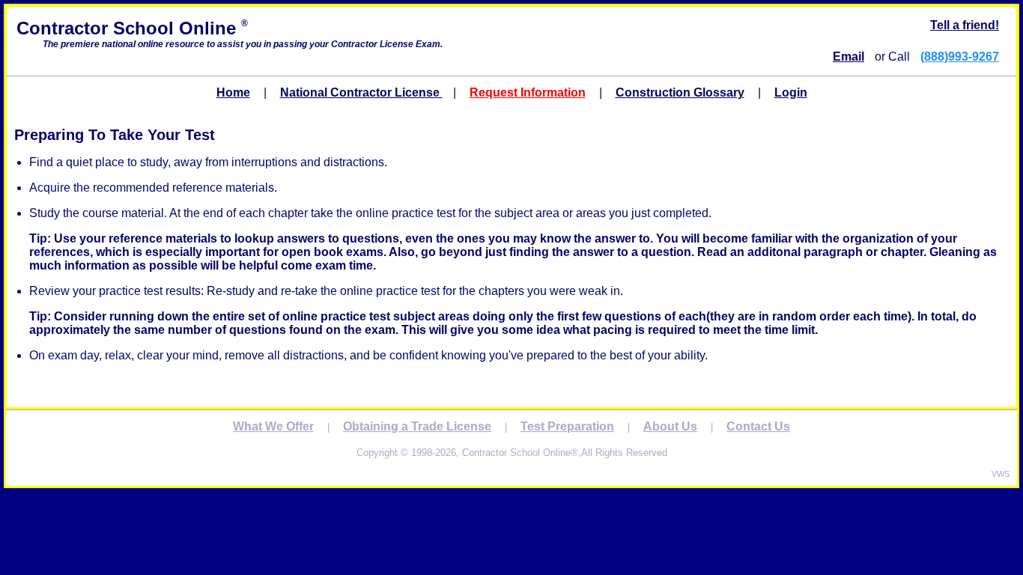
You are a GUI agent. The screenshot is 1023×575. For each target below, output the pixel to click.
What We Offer (273, 426)
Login (790, 92)
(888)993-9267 (959, 56)
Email (848, 56)
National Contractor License (361, 92)
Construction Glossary (680, 92)
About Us (670, 426)
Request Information (528, 92)
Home (233, 92)
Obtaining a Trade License (417, 426)
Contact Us (758, 426)
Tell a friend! (964, 25)
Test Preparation (567, 426)
